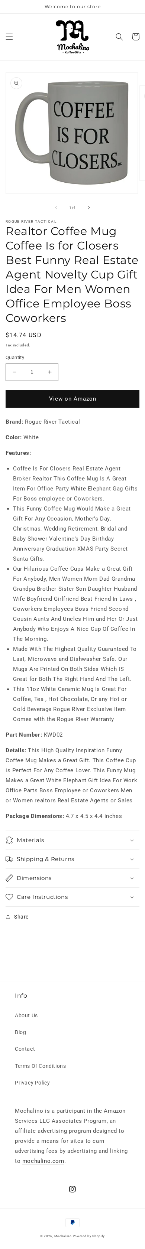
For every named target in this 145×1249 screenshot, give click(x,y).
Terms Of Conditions (40, 1066)
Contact (25, 1049)
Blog (20, 1032)
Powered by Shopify (89, 1236)
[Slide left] (56, 207)
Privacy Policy (32, 1083)
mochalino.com (43, 1161)
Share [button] (21, 917)
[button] (9, 37)
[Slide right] (89, 207)
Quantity (15, 357)
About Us (26, 1015)
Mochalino (62, 1236)
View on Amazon (72, 398)
